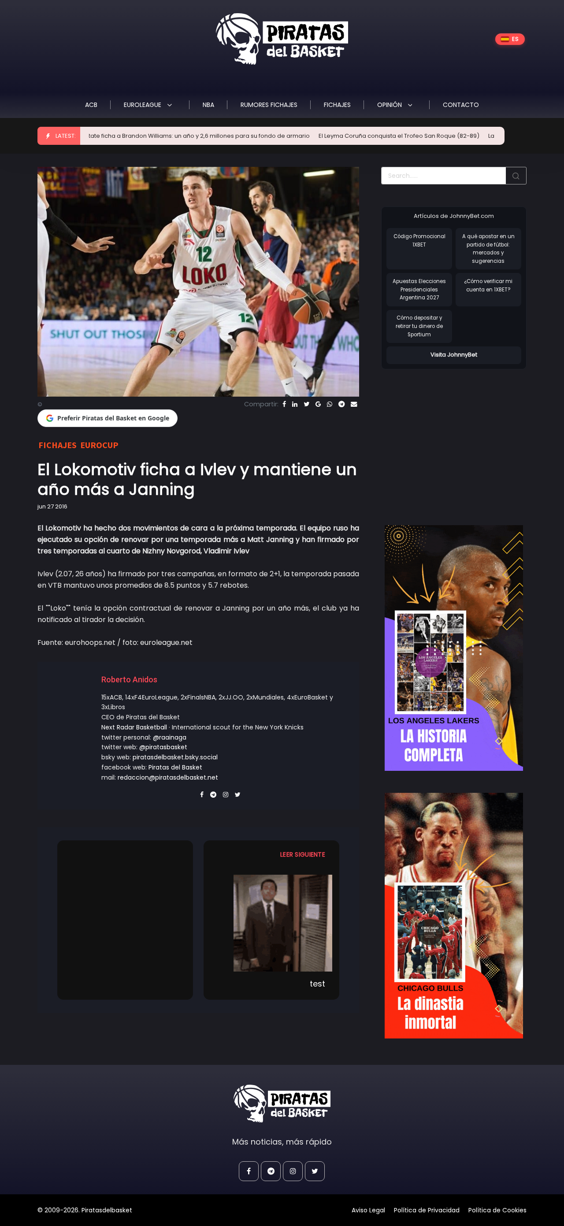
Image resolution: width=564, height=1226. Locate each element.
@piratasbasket (163, 747)
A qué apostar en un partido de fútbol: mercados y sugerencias (488, 249)
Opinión (390, 104)
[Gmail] (318, 404)
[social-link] (249, 1171)
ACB (91, 104)
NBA (208, 104)
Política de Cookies (497, 1210)
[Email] (354, 404)
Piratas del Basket (175, 767)
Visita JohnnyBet (453, 354)
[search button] (516, 175)
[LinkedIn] (294, 404)
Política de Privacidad (427, 1210)
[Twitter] (306, 404)
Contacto (461, 104)
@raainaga (169, 737)
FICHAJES (337, 104)
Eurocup (99, 444)
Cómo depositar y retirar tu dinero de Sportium (419, 326)
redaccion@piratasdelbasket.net (168, 777)
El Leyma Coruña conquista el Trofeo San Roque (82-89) (356, 136)
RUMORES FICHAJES (269, 104)
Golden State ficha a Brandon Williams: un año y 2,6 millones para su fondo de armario (143, 136)
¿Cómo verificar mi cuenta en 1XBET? (488, 285)
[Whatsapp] (329, 404)
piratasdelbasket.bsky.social (175, 757)
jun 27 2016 (52, 506)
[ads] (454, 648)
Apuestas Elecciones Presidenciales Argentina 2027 (419, 289)
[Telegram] (341, 404)
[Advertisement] (455, 438)
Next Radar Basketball (134, 727)
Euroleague (143, 104)
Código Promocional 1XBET (419, 240)
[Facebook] (284, 404)
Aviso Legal (368, 1210)
